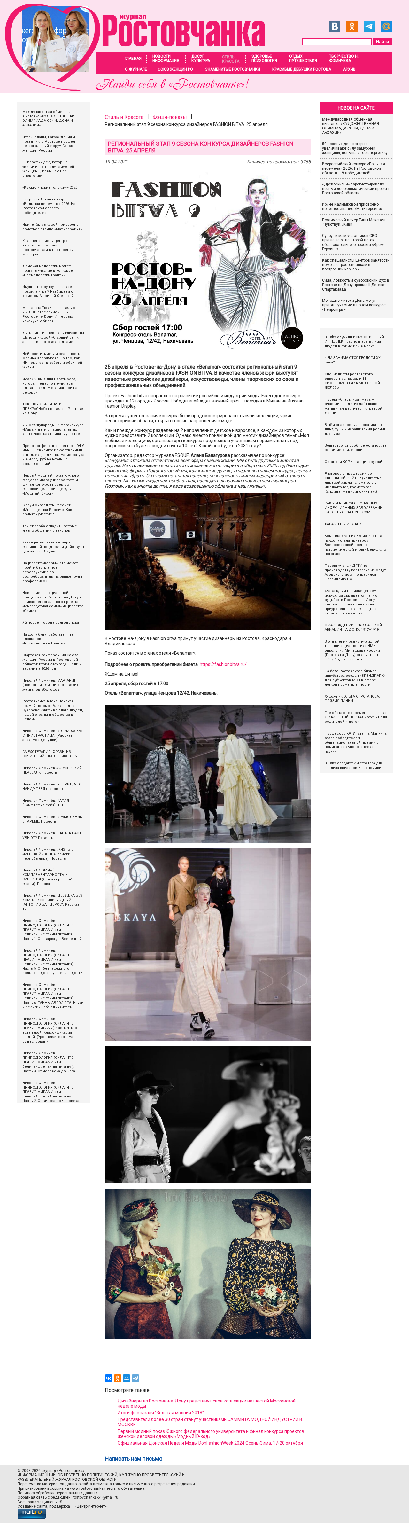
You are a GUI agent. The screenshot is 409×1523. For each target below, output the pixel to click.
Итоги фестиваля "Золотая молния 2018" (161, 1412)
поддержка (59, 1506)
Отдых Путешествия (303, 58)
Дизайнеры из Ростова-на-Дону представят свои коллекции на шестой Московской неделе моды (207, 1403)
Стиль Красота (230, 59)
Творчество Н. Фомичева (344, 58)
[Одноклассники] (117, 1378)
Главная (133, 58)
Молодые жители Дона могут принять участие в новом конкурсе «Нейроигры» (354, 305)
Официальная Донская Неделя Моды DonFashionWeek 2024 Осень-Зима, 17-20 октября (210, 1443)
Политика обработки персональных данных (57, 1493)
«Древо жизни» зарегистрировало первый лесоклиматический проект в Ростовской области (356, 188)
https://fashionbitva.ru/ (223, 664)
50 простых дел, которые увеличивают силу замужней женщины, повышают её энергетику (355, 148)
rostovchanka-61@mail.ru (95, 1497)
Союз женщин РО (175, 69)
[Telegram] (135, 1378)
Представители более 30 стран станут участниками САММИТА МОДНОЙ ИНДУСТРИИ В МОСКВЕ (210, 1422)
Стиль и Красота (124, 117)
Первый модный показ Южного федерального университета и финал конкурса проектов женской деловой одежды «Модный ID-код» (211, 1434)
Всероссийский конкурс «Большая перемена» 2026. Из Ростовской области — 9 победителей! (353, 168)
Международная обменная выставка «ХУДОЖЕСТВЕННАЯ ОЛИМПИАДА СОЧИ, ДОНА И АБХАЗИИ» (350, 126)
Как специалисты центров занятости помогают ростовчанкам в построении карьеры (356, 264)
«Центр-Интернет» (91, 1506)
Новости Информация (165, 58)
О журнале (136, 69)
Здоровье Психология (264, 58)
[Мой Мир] (126, 1378)
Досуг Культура (200, 58)
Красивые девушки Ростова (301, 69)
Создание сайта (32, 1506)
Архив (349, 69)
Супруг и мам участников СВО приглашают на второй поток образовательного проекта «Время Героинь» (354, 242)
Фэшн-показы (170, 117)
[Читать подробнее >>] (139, 89)
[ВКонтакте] (108, 1378)
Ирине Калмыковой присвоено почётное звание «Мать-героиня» (352, 206)
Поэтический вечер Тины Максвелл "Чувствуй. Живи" (355, 222)
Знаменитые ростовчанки (232, 69)
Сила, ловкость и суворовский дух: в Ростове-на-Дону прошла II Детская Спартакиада (355, 285)
